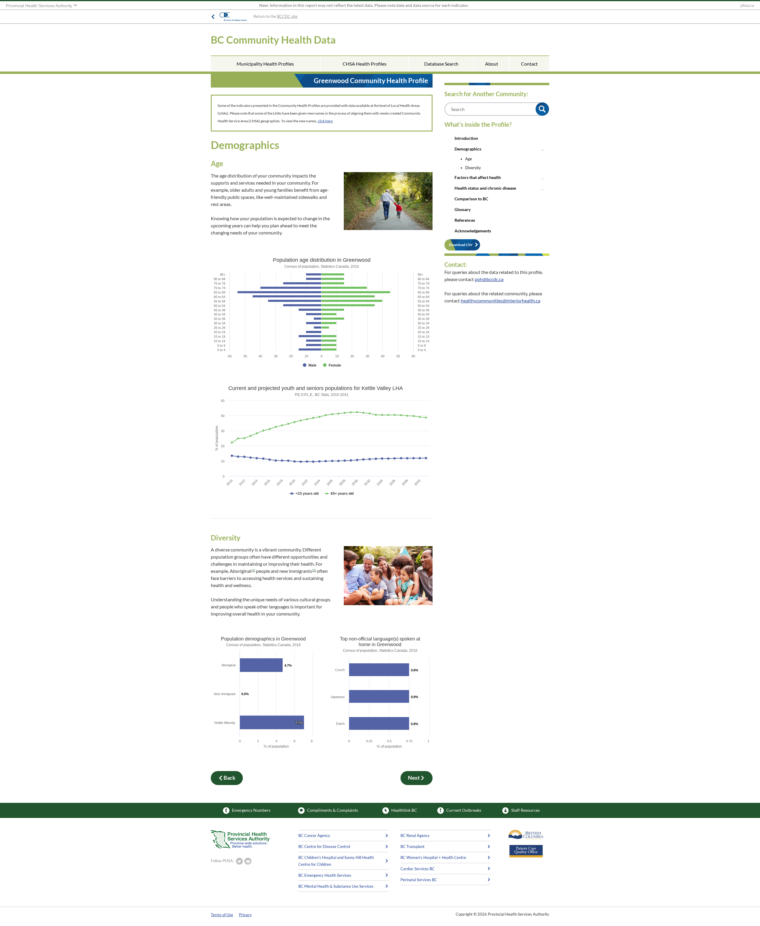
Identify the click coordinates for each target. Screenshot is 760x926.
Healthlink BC (404, 810)
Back (229, 778)
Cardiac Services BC (417, 868)
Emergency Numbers (251, 810)
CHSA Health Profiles (365, 63)
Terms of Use (222, 914)
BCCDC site (287, 16)
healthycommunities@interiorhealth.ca (500, 300)
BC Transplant (412, 846)
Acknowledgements (473, 230)
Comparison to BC (471, 198)
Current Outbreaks (463, 810)
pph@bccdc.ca (489, 279)
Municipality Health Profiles (265, 63)
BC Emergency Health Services (324, 875)
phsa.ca (747, 5)
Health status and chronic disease (485, 188)
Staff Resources (525, 810)
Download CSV (461, 244)
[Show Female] (332, 365)
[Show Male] (309, 365)
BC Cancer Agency (314, 835)
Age (468, 158)
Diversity (473, 167)
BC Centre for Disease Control (324, 846)
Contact (529, 63)
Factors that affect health (478, 177)
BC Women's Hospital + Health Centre (433, 857)
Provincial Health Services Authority (39, 6)
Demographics (468, 148)
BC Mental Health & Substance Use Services (335, 886)
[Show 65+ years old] (339, 493)
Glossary (463, 209)
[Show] (304, 493)
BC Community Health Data (273, 40)
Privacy (245, 914)
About (491, 63)
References (465, 220)
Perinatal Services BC (418, 879)
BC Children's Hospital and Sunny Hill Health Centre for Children (336, 860)
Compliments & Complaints (332, 810)
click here (325, 121)
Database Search (441, 63)
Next (414, 778)
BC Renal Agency (415, 835)
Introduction (466, 138)
